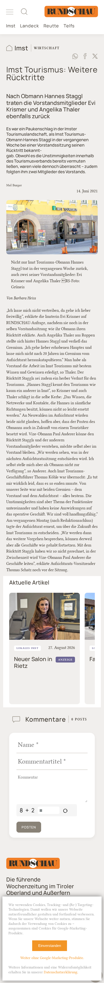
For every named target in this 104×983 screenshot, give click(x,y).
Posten (29, 827)
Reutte (51, 26)
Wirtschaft (46, 48)
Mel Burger (14, 185)
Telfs (69, 26)
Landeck (29, 26)
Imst (10, 26)
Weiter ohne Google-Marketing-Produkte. (52, 958)
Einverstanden (49, 946)
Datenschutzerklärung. (61, 972)
